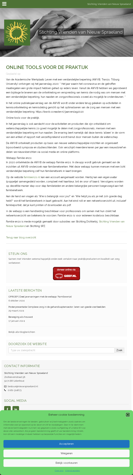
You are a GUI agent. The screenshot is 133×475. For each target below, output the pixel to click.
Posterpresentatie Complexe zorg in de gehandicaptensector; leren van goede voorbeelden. (57, 307)
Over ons (59, 470)
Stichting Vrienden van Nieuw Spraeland (109, 4)
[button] (128, 414)
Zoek (119, 350)
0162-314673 (14, 390)
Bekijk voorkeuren (67, 462)
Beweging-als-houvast (20, 317)
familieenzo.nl (32, 177)
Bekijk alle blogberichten (21, 332)
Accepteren (66, 443)
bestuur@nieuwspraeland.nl (23, 386)
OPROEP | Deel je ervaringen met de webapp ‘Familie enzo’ (40, 296)
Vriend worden (72, 470)
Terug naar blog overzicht (21, 237)
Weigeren (67, 453)
